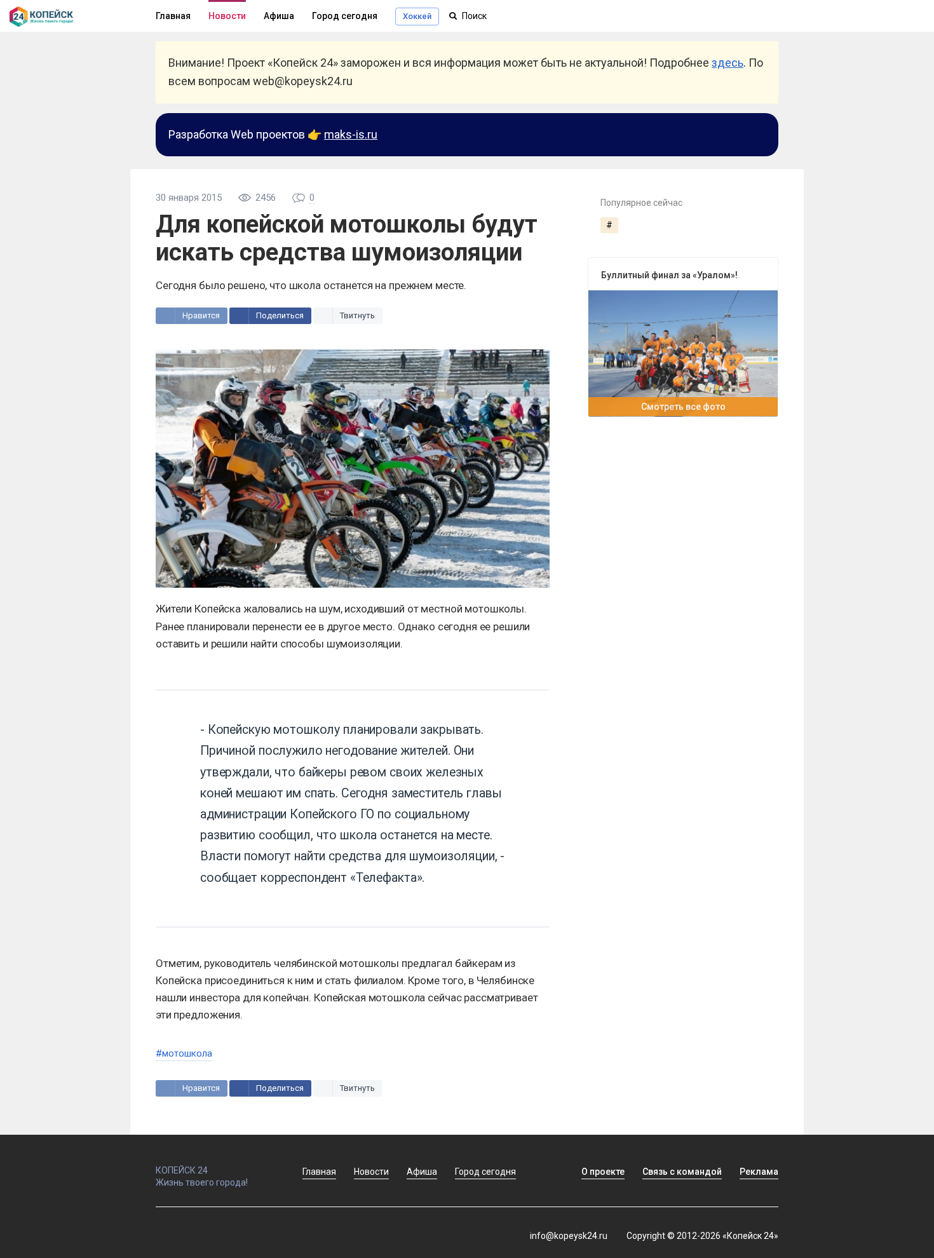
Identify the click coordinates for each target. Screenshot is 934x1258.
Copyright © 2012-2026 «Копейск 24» (702, 1236)
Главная (173, 16)
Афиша (279, 16)
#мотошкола (184, 1053)
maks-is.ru (350, 134)
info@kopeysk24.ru (568, 1236)
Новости (227, 16)
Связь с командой (682, 1172)
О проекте (603, 1172)
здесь (727, 62)
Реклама (759, 1172)
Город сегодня (344, 16)
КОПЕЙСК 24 (182, 1170)
